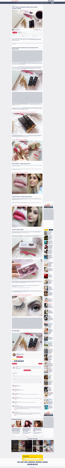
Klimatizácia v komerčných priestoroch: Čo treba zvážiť (50, 371)
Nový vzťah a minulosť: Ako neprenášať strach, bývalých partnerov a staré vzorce (50, 289)
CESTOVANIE (41, 2)
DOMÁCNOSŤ (50, 348)
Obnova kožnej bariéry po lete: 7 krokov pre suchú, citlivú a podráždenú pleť (50, 242)
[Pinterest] (33, 464)
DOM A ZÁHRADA (50, 341)
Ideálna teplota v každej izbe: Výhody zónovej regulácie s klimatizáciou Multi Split (50, 383)
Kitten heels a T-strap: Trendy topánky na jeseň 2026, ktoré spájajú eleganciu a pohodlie (50, 252)
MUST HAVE (49, 267)
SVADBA (44, 2)
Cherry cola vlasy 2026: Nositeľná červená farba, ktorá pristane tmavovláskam (50, 246)
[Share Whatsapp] (16, 361)
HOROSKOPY (34, 2)
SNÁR (37, 2)
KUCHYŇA (49, 387)
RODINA (49, 291)
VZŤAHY (25, 2)
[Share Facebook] (15, 361)
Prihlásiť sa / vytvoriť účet (27, 370)
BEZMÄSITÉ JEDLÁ (50, 392)
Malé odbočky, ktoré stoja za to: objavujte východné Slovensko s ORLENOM (50, 325)
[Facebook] (48, 0)
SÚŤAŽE (46, 2)
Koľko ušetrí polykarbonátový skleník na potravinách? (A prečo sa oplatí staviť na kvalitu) (50, 344)
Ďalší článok (40, 363)
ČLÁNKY (49, 310)
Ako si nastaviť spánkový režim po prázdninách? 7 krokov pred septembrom (50, 294)
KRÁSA (18, 2)
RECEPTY (28, 2)
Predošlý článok (14, 363)
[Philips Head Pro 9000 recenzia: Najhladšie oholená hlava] (49, 443)
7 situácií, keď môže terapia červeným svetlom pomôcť (50, 276)
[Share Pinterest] (19, 361)
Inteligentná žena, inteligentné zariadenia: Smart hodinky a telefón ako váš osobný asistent (50, 318)
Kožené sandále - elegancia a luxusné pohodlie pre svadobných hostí (50, 269)
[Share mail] (23, 361)
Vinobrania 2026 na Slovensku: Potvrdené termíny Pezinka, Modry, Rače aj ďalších (50, 237)
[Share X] (18, 361)
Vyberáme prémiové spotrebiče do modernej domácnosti (50, 389)
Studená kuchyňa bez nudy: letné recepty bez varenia (50, 394)
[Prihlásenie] (51, 2)
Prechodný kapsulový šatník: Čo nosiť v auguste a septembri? (50, 232)
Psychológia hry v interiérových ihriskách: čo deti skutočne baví (50, 338)
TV (47, 2)
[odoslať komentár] (40, 382)
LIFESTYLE (23, 2)
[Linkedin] (53, 0)
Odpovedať (15, 399)
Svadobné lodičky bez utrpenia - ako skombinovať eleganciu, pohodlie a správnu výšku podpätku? (50, 264)
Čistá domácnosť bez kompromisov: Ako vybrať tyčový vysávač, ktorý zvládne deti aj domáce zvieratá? (50, 402)
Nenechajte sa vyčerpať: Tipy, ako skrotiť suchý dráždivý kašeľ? (50, 312)
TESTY (32, 2)
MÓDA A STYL (50, 303)
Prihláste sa (17, 366)
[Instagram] (50, 0)
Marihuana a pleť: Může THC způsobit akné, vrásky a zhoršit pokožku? (50, 300)
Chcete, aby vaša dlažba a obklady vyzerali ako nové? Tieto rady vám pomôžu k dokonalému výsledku (50, 351)
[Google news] (35, 464)
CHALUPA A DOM (50, 380)
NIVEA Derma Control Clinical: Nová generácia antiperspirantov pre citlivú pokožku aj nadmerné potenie (50, 331)
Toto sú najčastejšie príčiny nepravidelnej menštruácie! (22, 205)
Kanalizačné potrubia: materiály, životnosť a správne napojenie (50, 378)
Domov (12, 5)
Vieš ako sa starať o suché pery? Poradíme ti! (21, 139)
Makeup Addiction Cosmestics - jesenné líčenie (21, 172)
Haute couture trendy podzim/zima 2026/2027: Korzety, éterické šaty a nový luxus (50, 306)
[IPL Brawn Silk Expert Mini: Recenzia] (49, 449)
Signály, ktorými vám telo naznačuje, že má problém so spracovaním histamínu (50, 282)
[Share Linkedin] (21, 361)
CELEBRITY (20, 2)
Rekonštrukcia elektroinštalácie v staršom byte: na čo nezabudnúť (50, 366)
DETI (48, 336)
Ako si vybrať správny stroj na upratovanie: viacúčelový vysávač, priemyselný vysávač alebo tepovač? (50, 358)
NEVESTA (49, 261)
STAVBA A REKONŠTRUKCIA (50, 363)
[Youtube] (49, 0)
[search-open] (53, 2)
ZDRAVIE (30, 2)
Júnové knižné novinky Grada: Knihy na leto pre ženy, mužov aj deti (50, 407)
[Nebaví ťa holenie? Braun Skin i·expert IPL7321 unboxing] (38, 449)
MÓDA (38, 2)
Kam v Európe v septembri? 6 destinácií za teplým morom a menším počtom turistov (50, 257)
